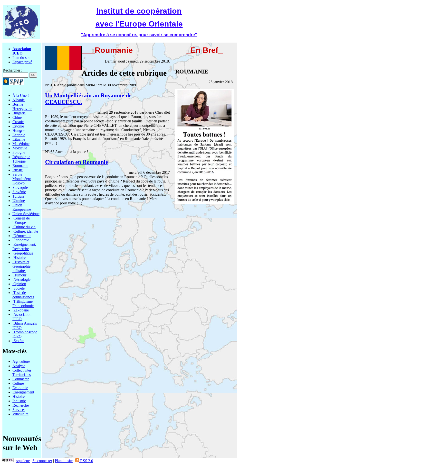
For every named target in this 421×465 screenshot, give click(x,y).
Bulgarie (19, 113)
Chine (17, 117)
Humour (19, 275)
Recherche (20, 405)
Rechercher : (12, 70)
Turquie (18, 196)
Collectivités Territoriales (21, 372)
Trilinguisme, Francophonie (23, 303)
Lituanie (18, 139)
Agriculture (21, 361)
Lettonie (18, 135)
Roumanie (20, 166)
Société (18, 288)
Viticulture (20, 414)
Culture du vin (24, 227)
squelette (23, 461)
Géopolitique (22, 253)
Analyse (18, 366)
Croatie (18, 122)
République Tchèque (21, 159)
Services (18, 410)
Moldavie (19, 148)
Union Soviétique (25, 214)
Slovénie (19, 192)
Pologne (18, 152)
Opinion (19, 284)
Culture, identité (25, 231)
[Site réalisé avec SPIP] (8, 461)
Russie (17, 170)
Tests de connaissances (23, 295)
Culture (18, 383)
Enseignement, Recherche (24, 246)
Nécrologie (21, 279)
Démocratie (21, 236)
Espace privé (22, 62)
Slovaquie (20, 187)
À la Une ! (20, 95)
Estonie (18, 126)
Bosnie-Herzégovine (22, 106)
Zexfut (18, 341)
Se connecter (42, 461)
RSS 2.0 (86, 461)
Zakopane (20, 310)
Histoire (19, 257)
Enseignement (23, 392)
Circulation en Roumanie (76, 162)
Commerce (20, 379)
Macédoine (20, 144)
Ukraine (18, 201)
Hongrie (18, 130)
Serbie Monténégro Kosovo (21, 178)
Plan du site (21, 57)
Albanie (18, 100)
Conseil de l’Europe (21, 220)
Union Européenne (21, 207)
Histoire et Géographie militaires (21, 266)
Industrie (19, 401)
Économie (20, 240)
